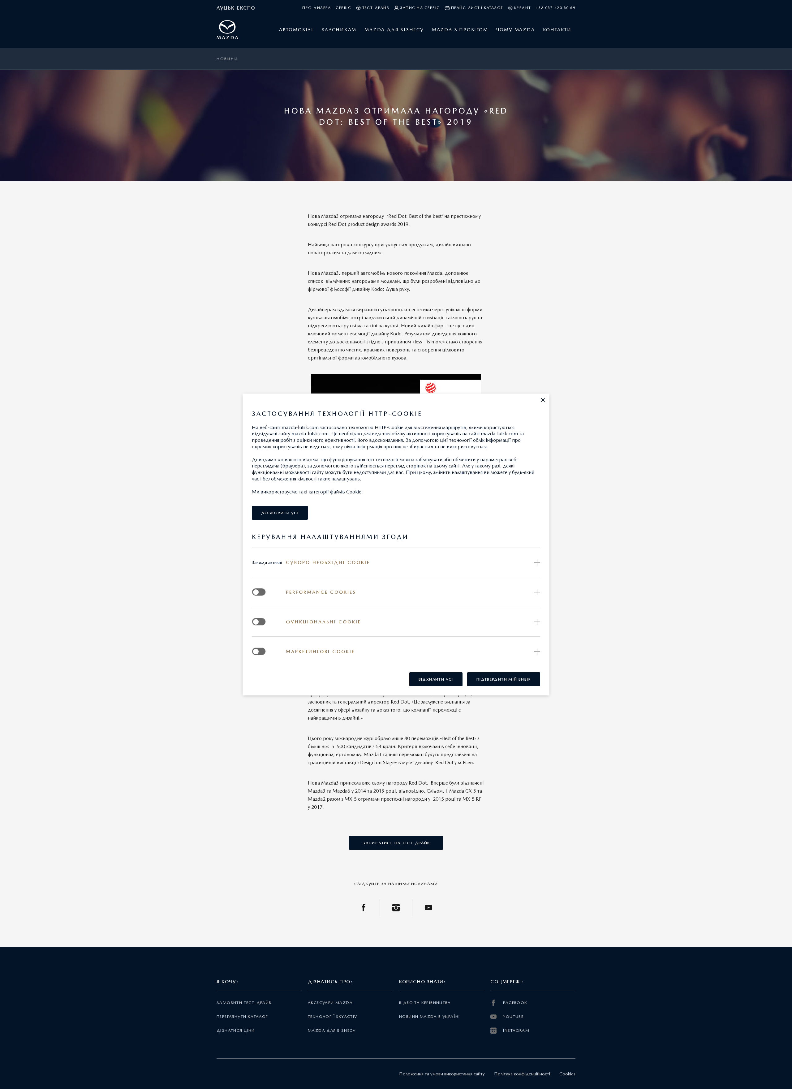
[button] (543, 400)
